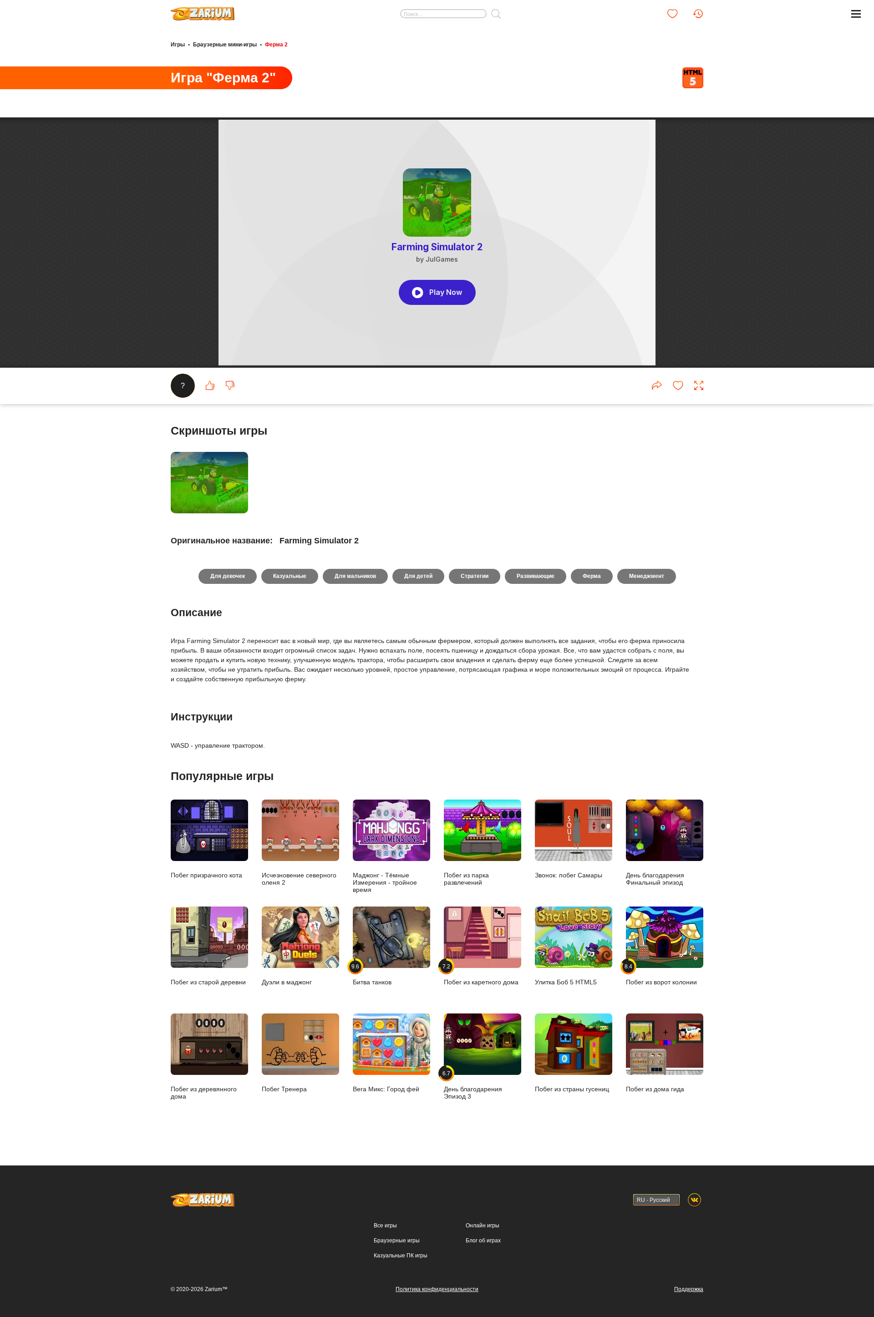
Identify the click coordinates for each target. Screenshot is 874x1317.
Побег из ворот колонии (661, 974)
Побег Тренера (284, 1088)
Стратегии (474, 576)
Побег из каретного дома (481, 974)
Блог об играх (483, 1240)
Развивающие (535, 576)
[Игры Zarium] (202, 10)
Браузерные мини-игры (225, 44)
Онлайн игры (482, 1225)
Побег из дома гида (655, 1088)
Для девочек (227, 576)
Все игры (385, 1225)
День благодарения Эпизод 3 (473, 1084)
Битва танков (372, 974)
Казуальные (289, 576)
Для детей (418, 576)
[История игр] (698, 14)
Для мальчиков (355, 576)
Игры (178, 44)
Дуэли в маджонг (287, 981)
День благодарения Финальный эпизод (655, 878)
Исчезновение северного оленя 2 (299, 878)
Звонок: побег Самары (568, 874)
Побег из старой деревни (208, 981)
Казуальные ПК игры (400, 1255)
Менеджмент (646, 576)
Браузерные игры (397, 1240)
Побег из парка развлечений (466, 878)
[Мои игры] (672, 14)
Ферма (592, 576)
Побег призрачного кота (206, 874)
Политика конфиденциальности (437, 1289)
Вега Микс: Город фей (386, 1088)
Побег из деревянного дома (204, 1092)
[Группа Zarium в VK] (694, 1199)
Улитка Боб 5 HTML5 (566, 981)
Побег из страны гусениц (572, 1088)
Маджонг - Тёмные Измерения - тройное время (385, 882)
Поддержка (688, 1289)
